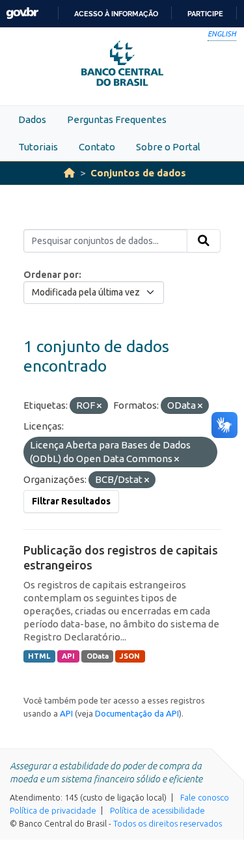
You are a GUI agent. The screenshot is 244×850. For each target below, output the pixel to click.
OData (98, 656)
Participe (205, 13)
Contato (97, 146)
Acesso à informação (116, 13)
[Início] (69, 172)
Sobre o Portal (168, 146)
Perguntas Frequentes (117, 119)
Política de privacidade (53, 810)
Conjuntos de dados (138, 172)
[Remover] (99, 406)
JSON (130, 656)
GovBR (22, 13)
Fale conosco (204, 797)
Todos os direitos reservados (167, 823)
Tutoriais (38, 146)
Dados (32, 119)
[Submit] (204, 241)
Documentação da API (137, 713)
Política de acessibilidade (157, 810)
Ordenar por (51, 274)
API (68, 656)
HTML (39, 656)
